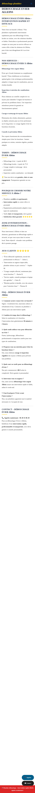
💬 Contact (27, 783)
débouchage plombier (12, 3)
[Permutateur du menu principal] (31, 4)
